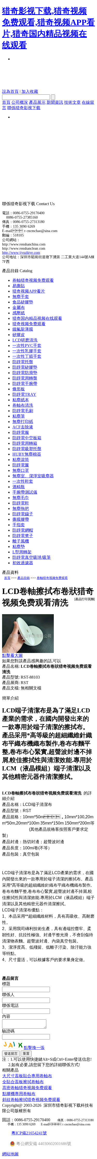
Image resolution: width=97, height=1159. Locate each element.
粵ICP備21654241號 (29, 1133)
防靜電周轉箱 (24, 443)
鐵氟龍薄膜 (22, 329)
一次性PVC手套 (26, 345)
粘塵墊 (18, 546)
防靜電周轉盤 (24, 378)
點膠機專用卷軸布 (18, 1093)
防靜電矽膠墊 (24, 367)
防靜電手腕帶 (24, 383)
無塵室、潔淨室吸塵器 (33, 476)
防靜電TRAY (24, 394)
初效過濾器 (22, 563)
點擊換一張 (34, 1047)
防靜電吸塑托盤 (26, 449)
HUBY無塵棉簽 (26, 454)
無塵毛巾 (20, 497)
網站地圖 (10, 1154)
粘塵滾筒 (20, 459)
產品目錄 (23, 578)
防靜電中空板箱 (26, 438)
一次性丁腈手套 (26, 356)
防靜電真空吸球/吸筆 (31, 557)
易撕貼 (18, 286)
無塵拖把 (20, 508)
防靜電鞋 (20, 503)
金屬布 (18, 307)
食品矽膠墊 (22, 302)
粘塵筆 (18, 416)
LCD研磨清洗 (25, 340)
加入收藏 (29, 91)
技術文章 (72, 102)
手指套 (18, 525)
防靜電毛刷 (22, 410)
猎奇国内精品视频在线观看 (37, 318)
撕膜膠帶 (20, 519)
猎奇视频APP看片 (28, 291)
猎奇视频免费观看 (29, 324)
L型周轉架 (22, 552)
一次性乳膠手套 (26, 351)
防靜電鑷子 (22, 514)
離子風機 (20, 541)
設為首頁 (10, 91)
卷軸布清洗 (22, 405)
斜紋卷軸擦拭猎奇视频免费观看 (31, 1099)
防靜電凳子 (22, 535)
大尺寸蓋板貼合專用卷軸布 (27, 1076)
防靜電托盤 (22, 362)
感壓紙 (18, 313)
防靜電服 (20, 432)
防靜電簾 (20, 465)
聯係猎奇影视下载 (23, 108)
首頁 (6, 102)
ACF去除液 (22, 427)
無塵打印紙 (22, 421)
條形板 (18, 389)
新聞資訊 (55, 102)
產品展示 (37, 102)
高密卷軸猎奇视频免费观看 (27, 1088)
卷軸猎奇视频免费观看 (33, 280)
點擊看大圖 (12, 655)
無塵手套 (20, 296)
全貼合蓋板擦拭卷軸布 (23, 1082)
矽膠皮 (18, 334)
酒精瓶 (18, 487)
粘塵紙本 (20, 400)
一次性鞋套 (22, 481)
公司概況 (19, 102)
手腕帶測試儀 (24, 492)
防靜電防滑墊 (24, 372)
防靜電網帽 (22, 530)
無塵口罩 (20, 470)
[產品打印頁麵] (84, 599)
